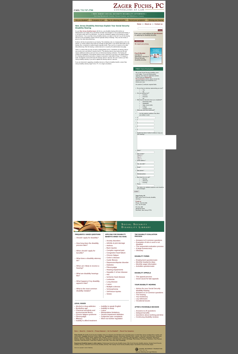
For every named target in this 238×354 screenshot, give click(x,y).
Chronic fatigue (113, 255)
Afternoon (145, 180)
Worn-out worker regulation (112, 318)
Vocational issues (143, 301)
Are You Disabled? (112, 331)
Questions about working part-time (149, 315)
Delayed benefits (142, 313)
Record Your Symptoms (127, 331)
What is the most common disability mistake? (86, 290)
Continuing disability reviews (147, 317)
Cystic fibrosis (112, 260)
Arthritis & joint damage (116, 243)
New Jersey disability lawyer (88, 31)
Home (139, 24)
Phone (138, 184)
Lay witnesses (141, 299)
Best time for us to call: (143, 177)
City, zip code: (141, 164)
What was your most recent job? (146, 110)
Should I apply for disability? (87, 238)
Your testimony (142, 297)
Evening (145, 182)
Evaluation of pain (98, 20)
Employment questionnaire (146, 260)
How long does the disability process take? (87, 244)
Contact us (159, 24)
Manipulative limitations (110, 312)
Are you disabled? (81, 20)
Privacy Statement (100, 331)
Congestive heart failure (116, 253)
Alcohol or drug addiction (86, 306)
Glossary (139, 250)
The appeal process (144, 277)
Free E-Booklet (140, 53)
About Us (82, 331)
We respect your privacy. (142, 44)
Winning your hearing (155, 20)
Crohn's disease (113, 258)
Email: (139, 167)
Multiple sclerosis (113, 287)
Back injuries (112, 248)
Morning (145, 179)
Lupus (109, 284)
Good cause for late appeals (147, 279)
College (145, 107)
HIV (108, 274)
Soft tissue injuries (114, 291)
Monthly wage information (146, 264)
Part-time (145, 96)
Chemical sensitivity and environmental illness (85, 311)
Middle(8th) (146, 103)
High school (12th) (147, 105)
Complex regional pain (115, 250)
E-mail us (138, 201)
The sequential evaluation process (150, 246)
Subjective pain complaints (111, 316)
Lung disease (112, 282)
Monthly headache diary (145, 262)
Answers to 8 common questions (149, 240)
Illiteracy (79, 318)
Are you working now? (143, 93)
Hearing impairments (115, 270)
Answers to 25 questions (146, 311)
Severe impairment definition (112, 314)
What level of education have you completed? (149, 100)
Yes (144, 90)
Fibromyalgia (112, 267)
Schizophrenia (112, 289)
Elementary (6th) (147, 101)
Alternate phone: (141, 174)
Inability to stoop (107, 308)
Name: (139, 150)
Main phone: (140, 170)
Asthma (110, 245)
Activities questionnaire (145, 266)
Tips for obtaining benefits (116, 20)
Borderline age (82, 308)
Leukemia (110, 279)
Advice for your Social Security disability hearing (148, 289)
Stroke (109, 294)
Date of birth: (140, 153)
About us (148, 24)
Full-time (145, 95)
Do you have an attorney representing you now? (150, 88)
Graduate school (147, 108)
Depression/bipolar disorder (118, 262)
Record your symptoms (137, 20)
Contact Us (90, 331)
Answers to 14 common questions (149, 293)
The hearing (141, 295)
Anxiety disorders (113, 241)
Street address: (141, 160)
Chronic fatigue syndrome (86, 314)
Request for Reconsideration (144, 78)
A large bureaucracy (144, 248)
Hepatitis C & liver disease (117, 272)
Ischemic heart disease (116, 277)
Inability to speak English (111, 306)
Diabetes (110, 265)
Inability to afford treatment (86, 321)
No (143, 91)
